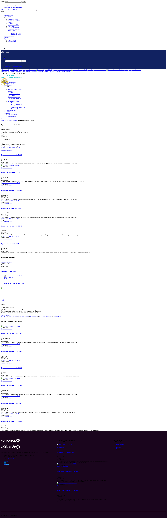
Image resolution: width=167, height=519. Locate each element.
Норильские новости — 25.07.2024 (11, 190)
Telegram (6, 464)
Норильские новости (9, 13)
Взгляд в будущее (12, 316)
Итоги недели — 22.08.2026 (65, 452)
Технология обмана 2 (16, 34)
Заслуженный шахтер (23, 316)
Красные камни (12, 41)
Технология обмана (13, 32)
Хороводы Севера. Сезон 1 (18, 107)
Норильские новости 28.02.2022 (10, 172)
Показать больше (5, 315)
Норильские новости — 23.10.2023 (11, 226)
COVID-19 (4, 316)
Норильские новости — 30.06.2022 (11, 403)
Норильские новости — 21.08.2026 (67, 471)
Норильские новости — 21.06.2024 (11, 421)
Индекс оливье (34, 316)
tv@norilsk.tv (10, 458)
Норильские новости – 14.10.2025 (11, 208)
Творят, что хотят (12, 30)
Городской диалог (8, 15)
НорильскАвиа (57, 316)
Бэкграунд (10, 23)
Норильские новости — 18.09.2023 (11, 333)
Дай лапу (10, 22)
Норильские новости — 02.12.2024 (11, 385)
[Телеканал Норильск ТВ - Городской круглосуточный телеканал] (18, 9)
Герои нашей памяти (13, 19)
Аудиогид (6, 38)
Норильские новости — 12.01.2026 (11, 155)
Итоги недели (7, 16)
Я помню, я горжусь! (13, 27)
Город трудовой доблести (14, 20)
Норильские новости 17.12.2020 (14, 283)
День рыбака (11, 26)
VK (5, 463)
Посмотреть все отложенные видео (13, 7)
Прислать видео (5, 118)
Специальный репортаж (14, 29)
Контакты (118, 446)
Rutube (6, 461)
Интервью (6, 37)
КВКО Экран (42, 316)
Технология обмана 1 (16, 33)
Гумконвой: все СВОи (13, 25)
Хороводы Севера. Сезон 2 (18, 108)
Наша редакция (120, 444)
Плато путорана (12, 40)
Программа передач (9, 36)
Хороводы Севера (13, 105)
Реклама (118, 447)
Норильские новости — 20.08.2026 (67, 490)
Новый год (49, 316)
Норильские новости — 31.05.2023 (11, 351)
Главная (3, 120)
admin (2, 300)
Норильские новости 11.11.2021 (10, 243)
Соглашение (119, 449)
